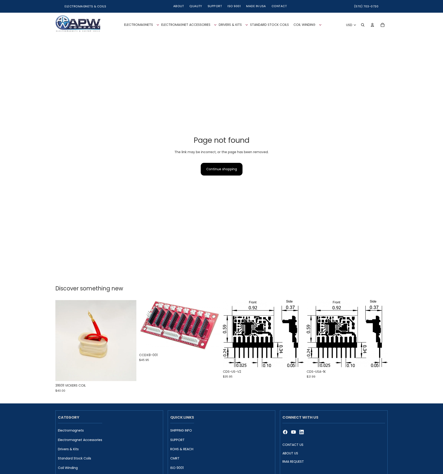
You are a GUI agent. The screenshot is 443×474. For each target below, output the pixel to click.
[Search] (363, 25)
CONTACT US (292, 444)
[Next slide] (213, 325)
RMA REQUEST (293, 461)
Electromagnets (71, 430)
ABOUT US (290, 453)
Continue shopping (221, 169)
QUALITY (195, 6)
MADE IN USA (256, 6)
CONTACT (279, 6)
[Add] (129, 374)
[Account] (372, 25)
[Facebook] (285, 432)
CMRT (175, 458)
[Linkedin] (301, 432)
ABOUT (178, 6)
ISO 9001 (234, 6)
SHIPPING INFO (181, 430)
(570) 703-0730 (366, 6)
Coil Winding (68, 468)
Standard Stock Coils (74, 458)
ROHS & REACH (181, 449)
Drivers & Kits (68, 449)
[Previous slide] (146, 325)
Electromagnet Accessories (80, 440)
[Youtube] (293, 432)
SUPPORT (215, 6)
